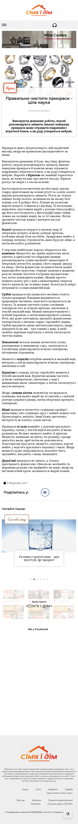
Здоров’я (53, 789)
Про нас (21, 800)
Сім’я (38, 789)
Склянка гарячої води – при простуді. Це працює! (39, 558)
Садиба (69, 789)
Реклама (36, 800)
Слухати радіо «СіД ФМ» (60, 804)
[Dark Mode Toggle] (68, 814)
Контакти (35, 804)
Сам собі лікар (17, 519)
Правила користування (60, 800)
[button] (45, 492)
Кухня (25, 789)
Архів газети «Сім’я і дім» (60, 793)
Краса (10, 88)
